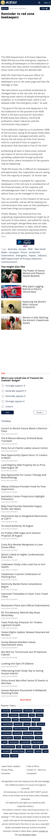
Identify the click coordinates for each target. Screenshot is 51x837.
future (24, 252)
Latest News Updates (10, 766)
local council (7, 729)
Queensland (7, 724)
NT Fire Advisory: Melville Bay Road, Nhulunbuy (20, 614)
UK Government (8, 747)
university (28, 711)
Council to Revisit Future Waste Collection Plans (24, 430)
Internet (5, 756)
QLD (18, 747)
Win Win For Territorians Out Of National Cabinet (23, 653)
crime (5, 742)
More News (25, 699)
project (38, 738)
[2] (12, 816)
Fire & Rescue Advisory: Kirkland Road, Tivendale (22, 439)
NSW (30, 249)
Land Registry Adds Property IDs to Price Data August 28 (23, 466)
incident (14, 756)
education (17, 733)
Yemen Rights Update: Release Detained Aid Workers (25, 633)
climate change (18, 751)
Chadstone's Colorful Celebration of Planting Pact (21, 575)
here (3, 236)
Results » (40, 412)
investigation (7, 738)
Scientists (27, 747)
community (39, 711)
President (6, 751)
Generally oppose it (15, 396)
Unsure (9, 406)
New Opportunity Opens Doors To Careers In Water (24, 456)
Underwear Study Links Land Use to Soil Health (23, 566)
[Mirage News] (9, 2)
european (14, 252)
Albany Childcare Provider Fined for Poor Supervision (23, 488)
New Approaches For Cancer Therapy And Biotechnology (23, 476)
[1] (10, 816)
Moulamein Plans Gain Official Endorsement (25, 605)
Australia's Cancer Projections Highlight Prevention (23, 498)
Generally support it (15, 390)
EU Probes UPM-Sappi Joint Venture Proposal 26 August (21, 534)
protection (34, 252)
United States (28, 738)
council (27, 724)
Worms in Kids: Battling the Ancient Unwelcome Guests (36, 320)
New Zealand (37, 742)
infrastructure (35, 729)
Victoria (39, 715)
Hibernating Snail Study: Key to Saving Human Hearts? (22, 672)
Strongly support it (15, 385)
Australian (14, 715)
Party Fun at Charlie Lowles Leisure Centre (24, 448)
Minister (36, 720)
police (5, 715)
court (46, 751)
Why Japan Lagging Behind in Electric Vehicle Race (33, 289)
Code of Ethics (33, 766)
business (18, 724)
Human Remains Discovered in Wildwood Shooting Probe (23, 692)
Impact (32, 255)
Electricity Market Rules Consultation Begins (21, 585)
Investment (7, 733)
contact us (43, 831)
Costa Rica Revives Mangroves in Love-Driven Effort (22, 546)
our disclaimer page (27, 834)
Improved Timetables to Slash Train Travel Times (24, 595)
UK (34, 724)
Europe (22, 249)
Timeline (6, 421)
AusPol (17, 738)
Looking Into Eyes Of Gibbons (17, 663)
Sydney (44, 747)
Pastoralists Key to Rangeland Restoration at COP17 (24, 517)
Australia (12, 249)
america (30, 751)
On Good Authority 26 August (17, 525)
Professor (6, 720)
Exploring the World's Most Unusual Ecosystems (34, 304)
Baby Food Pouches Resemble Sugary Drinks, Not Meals (21, 507)
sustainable (25, 742)
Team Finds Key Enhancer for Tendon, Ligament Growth (22, 624)
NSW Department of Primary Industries (21, 258)
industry (42, 255)
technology (28, 733)
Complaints (32, 773)
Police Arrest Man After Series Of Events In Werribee (24, 682)
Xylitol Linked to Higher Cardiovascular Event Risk (22, 556)
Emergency (21, 255)
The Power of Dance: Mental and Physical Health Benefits (34, 273)
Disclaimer (5, 773)
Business (5, 8)
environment (25, 720)
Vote (7, 412)
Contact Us (31, 770)
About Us (42, 770)
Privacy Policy (7, 770)
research (24, 715)
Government (7, 255)
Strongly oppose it (15, 401)
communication (9, 261)
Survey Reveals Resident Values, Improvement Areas (18, 643)
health (15, 720)
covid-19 (41, 724)
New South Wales (21, 729)
